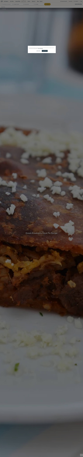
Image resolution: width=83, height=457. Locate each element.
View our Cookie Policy (40, 48)
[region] (42, 49)
